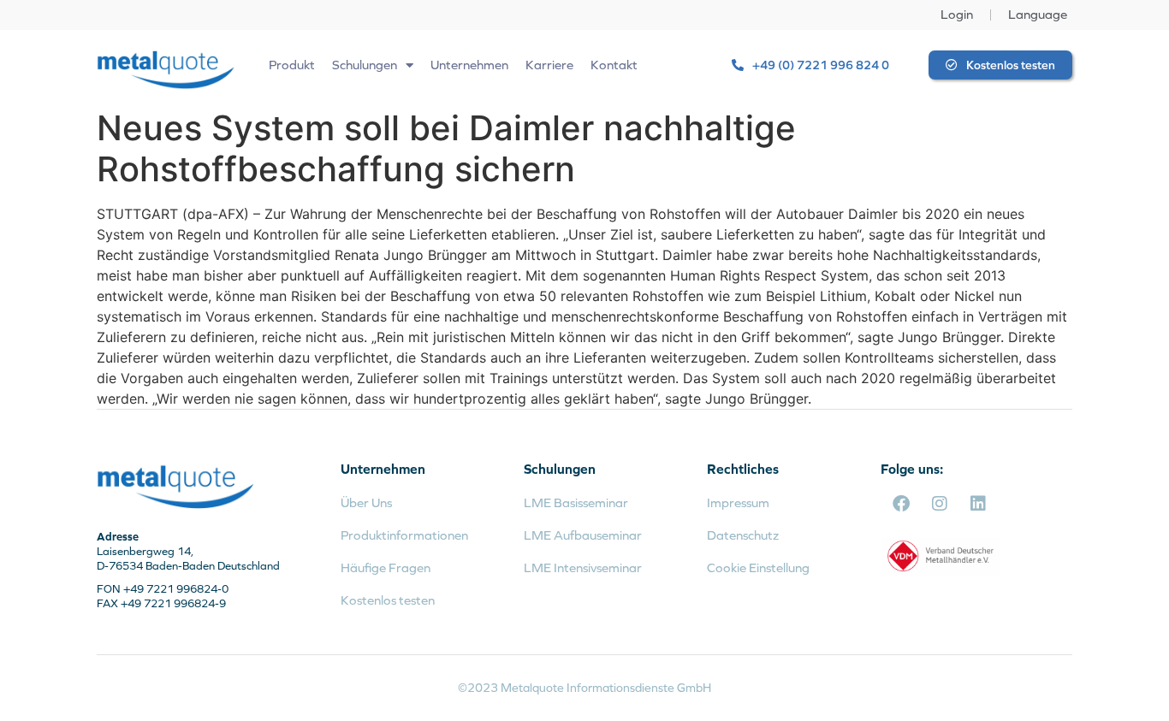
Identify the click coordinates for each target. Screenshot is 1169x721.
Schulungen (364, 64)
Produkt (292, 64)
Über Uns (366, 502)
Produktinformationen (404, 535)
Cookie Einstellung (758, 567)
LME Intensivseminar (583, 567)
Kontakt (614, 64)
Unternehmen (469, 64)
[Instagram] (940, 504)
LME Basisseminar (576, 502)
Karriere (549, 64)
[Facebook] (901, 504)
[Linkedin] (978, 504)
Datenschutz (743, 535)
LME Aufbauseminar (583, 535)
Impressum (738, 502)
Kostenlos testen (388, 600)
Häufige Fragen (385, 567)
